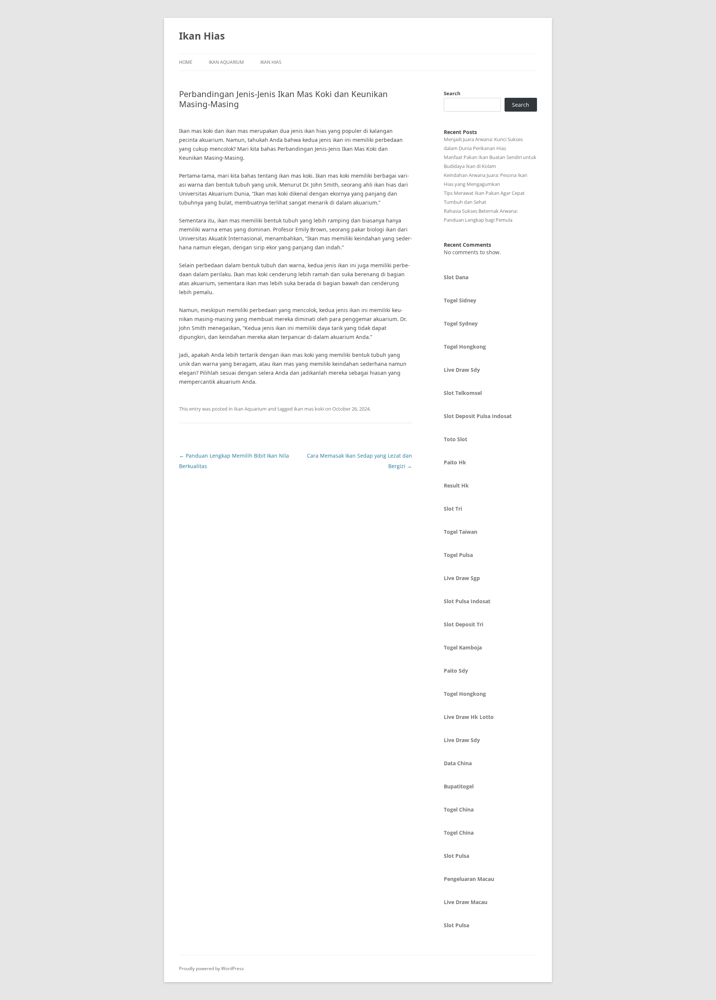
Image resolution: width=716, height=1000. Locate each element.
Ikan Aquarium (226, 62)
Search (452, 93)
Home (185, 62)
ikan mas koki (309, 408)
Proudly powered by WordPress (211, 968)
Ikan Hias (202, 36)
